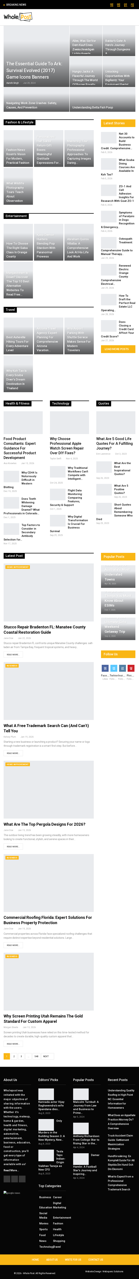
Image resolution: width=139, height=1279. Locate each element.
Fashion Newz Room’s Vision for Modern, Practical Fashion (17, 211)
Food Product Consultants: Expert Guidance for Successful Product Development (20, 502)
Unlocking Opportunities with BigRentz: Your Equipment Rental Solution (117, 134)
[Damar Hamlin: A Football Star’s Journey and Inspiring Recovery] (81, 1213)
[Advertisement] (69, 52)
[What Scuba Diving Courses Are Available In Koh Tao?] (109, 218)
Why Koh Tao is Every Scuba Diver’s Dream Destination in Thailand (16, 433)
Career (57, 1252)
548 (36, 1111)
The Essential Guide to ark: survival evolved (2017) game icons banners (34, 125)
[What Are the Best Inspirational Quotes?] (104, 522)
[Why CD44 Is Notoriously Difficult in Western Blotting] (11, 531)
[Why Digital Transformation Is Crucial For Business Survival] (58, 575)
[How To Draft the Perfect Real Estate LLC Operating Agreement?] (109, 354)
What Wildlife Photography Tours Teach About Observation (15, 246)
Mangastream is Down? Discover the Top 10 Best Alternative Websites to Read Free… (17, 338)
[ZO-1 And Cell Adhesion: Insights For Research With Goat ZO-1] (109, 245)
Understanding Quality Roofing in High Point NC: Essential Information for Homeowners (121, 1154)
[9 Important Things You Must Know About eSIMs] (118, 657)
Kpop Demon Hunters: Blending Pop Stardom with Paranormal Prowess (46, 300)
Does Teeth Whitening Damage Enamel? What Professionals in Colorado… (22, 561)
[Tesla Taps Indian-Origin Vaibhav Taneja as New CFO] (46, 1210)
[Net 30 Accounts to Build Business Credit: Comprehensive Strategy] (109, 192)
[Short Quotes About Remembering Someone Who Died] (104, 563)
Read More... (13, 709)
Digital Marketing (59, 1260)
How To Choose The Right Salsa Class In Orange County (17, 304)
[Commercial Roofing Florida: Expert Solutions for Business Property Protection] (49, 938)
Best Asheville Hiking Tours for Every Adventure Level (17, 398)
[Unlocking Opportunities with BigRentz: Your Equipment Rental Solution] (119, 126)
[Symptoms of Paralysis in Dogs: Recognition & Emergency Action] (109, 271)
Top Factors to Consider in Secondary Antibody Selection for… (22, 587)
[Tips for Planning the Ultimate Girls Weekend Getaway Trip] (118, 683)
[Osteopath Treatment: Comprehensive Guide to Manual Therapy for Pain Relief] (109, 297)
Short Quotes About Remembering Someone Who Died (114, 566)
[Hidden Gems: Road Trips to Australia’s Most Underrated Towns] (118, 631)
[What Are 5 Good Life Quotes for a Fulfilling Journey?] (115, 477)
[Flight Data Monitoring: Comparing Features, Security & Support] (58, 549)
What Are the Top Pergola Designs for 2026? (44, 879)
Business (12, 720)
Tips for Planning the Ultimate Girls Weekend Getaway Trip (115, 676)
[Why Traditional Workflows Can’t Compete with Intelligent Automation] (58, 526)
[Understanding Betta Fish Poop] (102, 154)
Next (46, 1111)
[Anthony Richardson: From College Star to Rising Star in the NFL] (81, 1183)
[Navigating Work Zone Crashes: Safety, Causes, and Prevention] (36, 154)
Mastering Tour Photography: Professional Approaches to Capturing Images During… (79, 206)
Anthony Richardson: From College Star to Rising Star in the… (86, 1194)
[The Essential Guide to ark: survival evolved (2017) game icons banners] (36, 111)
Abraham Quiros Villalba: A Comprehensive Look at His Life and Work (78, 302)
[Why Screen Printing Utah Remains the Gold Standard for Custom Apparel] (49, 1036)
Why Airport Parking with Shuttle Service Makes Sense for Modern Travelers (79, 394)
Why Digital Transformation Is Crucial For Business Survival (69, 578)
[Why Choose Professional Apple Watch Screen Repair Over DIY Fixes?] (69, 477)
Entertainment (59, 1272)
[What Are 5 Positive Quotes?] (104, 544)
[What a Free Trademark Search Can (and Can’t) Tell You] (49, 746)
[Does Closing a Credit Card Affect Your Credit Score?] (109, 380)
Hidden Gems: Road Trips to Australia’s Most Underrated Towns (117, 624)
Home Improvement (18, 622)
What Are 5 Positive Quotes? (121, 544)
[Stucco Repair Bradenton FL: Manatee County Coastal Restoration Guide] (49, 647)
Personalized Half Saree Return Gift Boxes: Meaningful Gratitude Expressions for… (49, 204)
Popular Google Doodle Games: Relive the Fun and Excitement (66, 4)
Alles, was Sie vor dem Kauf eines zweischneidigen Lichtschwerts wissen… (84, 104)
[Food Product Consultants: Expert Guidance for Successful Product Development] (23, 477)
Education (45, 1262)
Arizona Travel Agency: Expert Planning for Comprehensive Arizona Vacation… (47, 394)
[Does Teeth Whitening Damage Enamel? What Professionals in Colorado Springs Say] (11, 557)
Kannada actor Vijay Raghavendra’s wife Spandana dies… (51, 1160)
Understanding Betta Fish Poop (92, 162)
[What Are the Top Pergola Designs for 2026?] (49, 844)
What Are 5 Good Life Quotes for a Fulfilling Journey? (114, 498)
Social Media (43, 1270)
